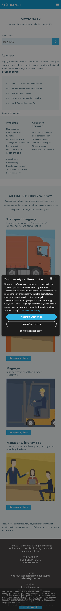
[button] (31, 331)
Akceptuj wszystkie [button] (31, 317)
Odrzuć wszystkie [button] (31, 324)
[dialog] (31, 305)
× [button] (55, 278)
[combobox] (51, 278)
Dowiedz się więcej (31, 310)
